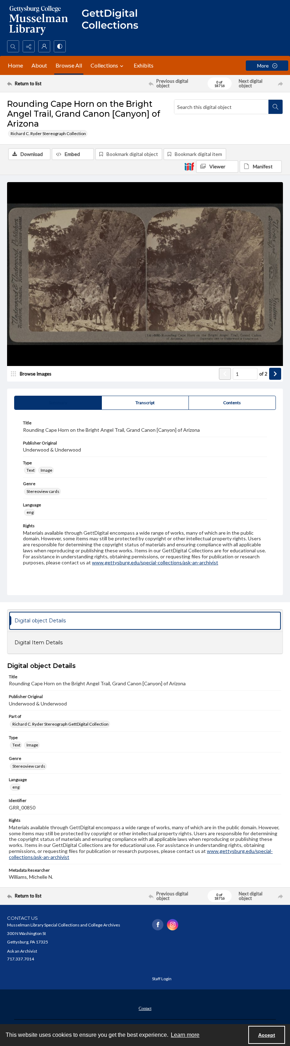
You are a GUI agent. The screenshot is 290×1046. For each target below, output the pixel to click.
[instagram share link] (172, 924)
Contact (145, 1008)
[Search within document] (275, 107)
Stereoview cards (43, 491)
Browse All (69, 65)
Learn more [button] (185, 1035)
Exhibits (143, 65)
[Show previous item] (225, 374)
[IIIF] (189, 166)
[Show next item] (275, 374)
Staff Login (162, 978)
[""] (113, 20)
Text (31, 470)
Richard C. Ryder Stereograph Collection (48, 133)
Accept (266, 1035)
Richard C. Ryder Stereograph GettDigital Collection (60, 724)
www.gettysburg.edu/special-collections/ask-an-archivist (155, 562)
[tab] (58, 402)
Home (15, 65)
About (39, 65)
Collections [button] (104, 65)
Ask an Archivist (22, 951)
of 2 (263, 374)
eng (30, 512)
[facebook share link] (157, 924)
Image (46, 470)
